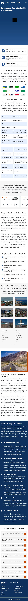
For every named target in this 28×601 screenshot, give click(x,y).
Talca (17, 339)
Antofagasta (4, 330)
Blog (2, 592)
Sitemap (3, 594)
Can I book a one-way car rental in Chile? (12, 567)
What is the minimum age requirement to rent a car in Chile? (13, 540)
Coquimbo (4, 333)
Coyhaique (18, 333)
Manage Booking (5, 588)
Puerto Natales (5, 337)
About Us (3, 586)
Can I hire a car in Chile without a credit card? (11, 561)
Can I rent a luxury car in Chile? (9, 550)
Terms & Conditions (18, 586)
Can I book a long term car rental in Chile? (12, 571)
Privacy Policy (17, 588)
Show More (13, 345)
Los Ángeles (18, 335)
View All (24, 84)
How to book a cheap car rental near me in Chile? (12, 534)
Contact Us (16, 590)
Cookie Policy (4, 590)
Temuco (3, 341)
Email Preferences (18, 592)
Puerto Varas (19, 337)
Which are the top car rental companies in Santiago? (12, 555)
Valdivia (17, 341)
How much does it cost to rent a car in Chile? (13, 545)
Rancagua (4, 339)
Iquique (3, 335)
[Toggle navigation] (25, 2)
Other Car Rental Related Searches (10, 576)
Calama (17, 330)
